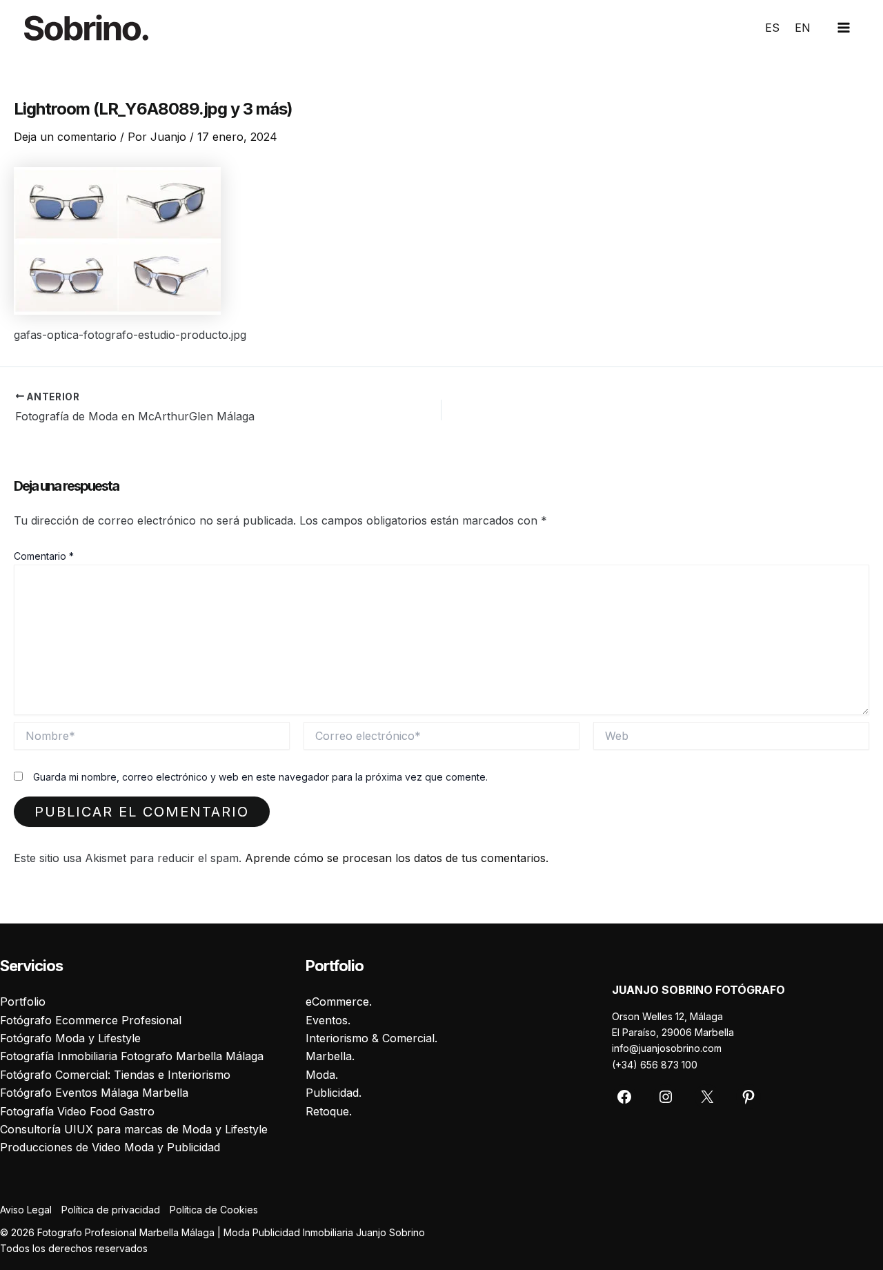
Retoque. (329, 1111)
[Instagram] (665, 1096)
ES (772, 28)
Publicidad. (333, 1093)
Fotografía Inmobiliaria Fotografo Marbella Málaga (132, 1056)
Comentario (44, 556)
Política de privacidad (110, 1209)
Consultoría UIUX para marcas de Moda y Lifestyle (134, 1129)
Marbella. (330, 1056)
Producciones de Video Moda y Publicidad (110, 1147)
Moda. (322, 1075)
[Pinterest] (748, 1096)
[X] (707, 1096)
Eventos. (328, 1020)
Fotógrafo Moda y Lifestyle (70, 1038)
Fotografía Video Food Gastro (77, 1111)
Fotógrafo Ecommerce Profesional (90, 1020)
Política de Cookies (214, 1209)
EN (803, 28)
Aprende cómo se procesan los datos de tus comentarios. (396, 858)
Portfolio (23, 1001)
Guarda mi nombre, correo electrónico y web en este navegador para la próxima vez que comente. (260, 777)
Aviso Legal (26, 1209)
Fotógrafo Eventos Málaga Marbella (94, 1093)
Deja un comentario (65, 137)
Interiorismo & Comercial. (371, 1038)
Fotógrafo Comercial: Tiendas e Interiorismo (115, 1075)
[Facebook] (624, 1096)
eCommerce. (339, 1001)
